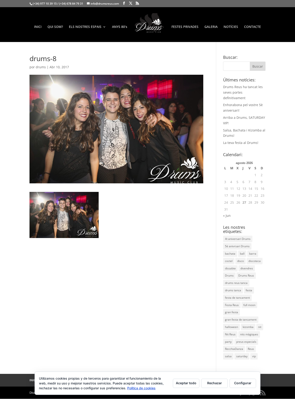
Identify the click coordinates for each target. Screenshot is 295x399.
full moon (249, 305)
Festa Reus (232, 305)
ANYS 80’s (119, 27)
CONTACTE (252, 27)
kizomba (248, 327)
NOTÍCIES (231, 27)
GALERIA (211, 27)
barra (252, 254)
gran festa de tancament (241, 320)
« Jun (227, 215)
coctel (229, 261)
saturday (242, 356)
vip (254, 356)
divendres (246, 268)
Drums (229, 275)
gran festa (231, 312)
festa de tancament (237, 298)
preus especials (246, 342)
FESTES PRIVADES (184, 27)
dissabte (230, 268)
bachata (230, 254)
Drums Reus (246, 275)
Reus (251, 349)
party (228, 342)
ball (242, 254)
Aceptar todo (186, 383)
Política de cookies (141, 388)
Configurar (242, 383)
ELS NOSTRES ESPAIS (85, 27)
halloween (231, 327)
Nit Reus (230, 334)
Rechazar (214, 383)
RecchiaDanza (234, 349)
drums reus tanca (236, 283)
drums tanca (233, 290)
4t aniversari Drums (238, 239)
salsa (228, 356)
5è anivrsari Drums (237, 246)
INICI (37, 27)
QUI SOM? (55, 27)
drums (41, 67)
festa (249, 290)
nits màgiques (249, 334)
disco (240, 261)
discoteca (254, 261)
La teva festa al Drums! (240, 142)
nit (259, 327)
